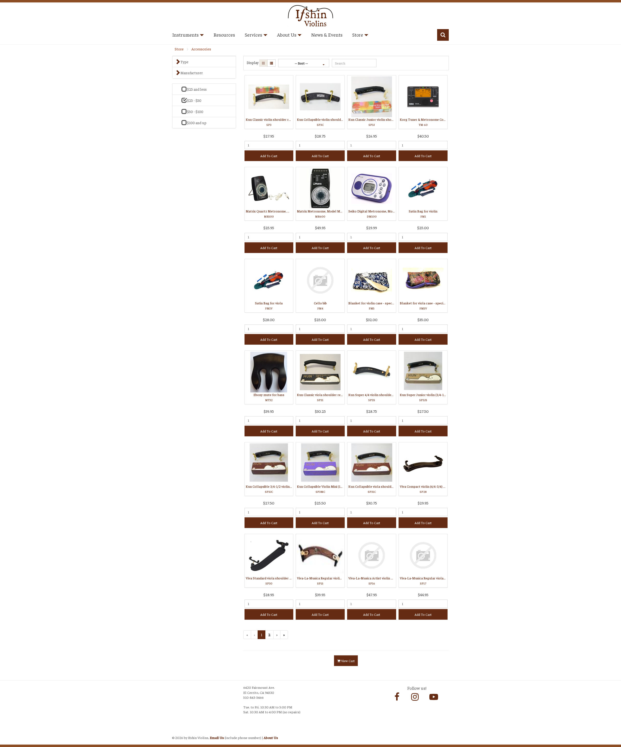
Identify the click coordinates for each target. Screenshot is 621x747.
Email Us (217, 737)
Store (179, 48)
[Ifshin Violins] (310, 15)
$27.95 (268, 135)
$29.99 (371, 227)
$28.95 (268, 594)
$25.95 (268, 227)
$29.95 (423, 502)
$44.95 (423, 594)
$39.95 (269, 411)
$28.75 (320, 135)
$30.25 (320, 411)
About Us (271, 737)
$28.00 (269, 319)
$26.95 (371, 135)
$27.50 (423, 411)
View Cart (347, 660)
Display (253, 62)
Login (177, 731)
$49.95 (320, 227)
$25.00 (423, 227)
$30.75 (371, 502)
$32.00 (371, 319)
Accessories (201, 48)
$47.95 (372, 594)
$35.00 (423, 319)
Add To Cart (268, 156)
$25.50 (320, 502)
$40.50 (423, 135)
